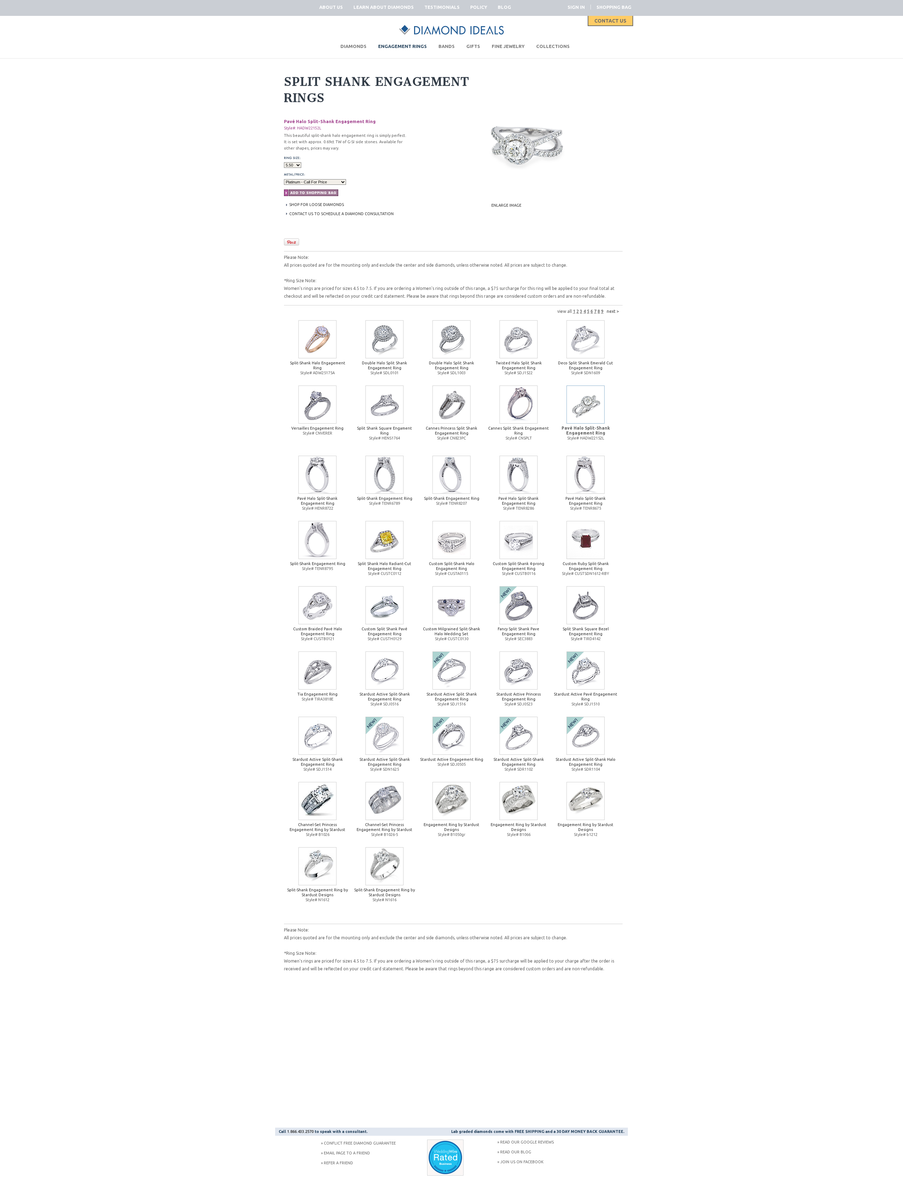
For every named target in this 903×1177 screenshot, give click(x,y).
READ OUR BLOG (515, 1152)
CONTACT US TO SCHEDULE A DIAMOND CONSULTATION (341, 214)
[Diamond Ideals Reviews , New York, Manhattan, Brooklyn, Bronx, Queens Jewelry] (445, 1174)
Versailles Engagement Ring (317, 428)
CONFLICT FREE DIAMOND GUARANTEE (360, 1143)
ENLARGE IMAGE (506, 205)
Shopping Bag (613, 7)
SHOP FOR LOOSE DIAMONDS (316, 204)
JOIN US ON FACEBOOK (522, 1162)
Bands (446, 46)
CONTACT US (610, 21)
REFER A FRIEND (338, 1163)
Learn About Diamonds (383, 7)
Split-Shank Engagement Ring (384, 498)
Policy (478, 7)
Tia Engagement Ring (317, 694)
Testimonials (442, 7)
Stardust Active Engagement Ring (451, 759)
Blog (504, 7)
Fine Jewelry (508, 46)
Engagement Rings (402, 46)
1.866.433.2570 (300, 1131)
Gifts (473, 46)
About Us (331, 7)
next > (613, 311)
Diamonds (353, 46)
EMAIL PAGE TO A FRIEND (347, 1153)
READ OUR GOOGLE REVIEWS (527, 1142)
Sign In (576, 7)
